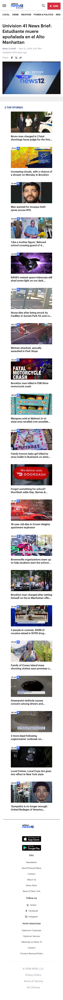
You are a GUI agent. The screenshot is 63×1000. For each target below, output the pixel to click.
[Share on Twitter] (16, 58)
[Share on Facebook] (12, 58)
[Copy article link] (20, 58)
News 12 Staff (9, 49)
